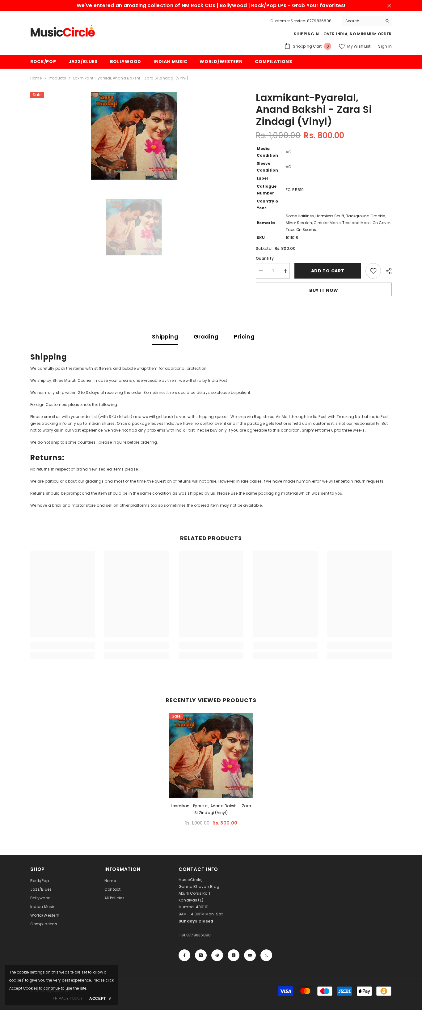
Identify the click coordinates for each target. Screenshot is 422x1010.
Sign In (385, 46)
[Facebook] (184, 955)
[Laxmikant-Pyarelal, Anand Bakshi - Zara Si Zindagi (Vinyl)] (211, 755)
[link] (62, 645)
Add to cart (327, 271)
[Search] (367, 21)
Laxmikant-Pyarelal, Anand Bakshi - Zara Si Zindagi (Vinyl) (211, 809)
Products (57, 78)
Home (36, 78)
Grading (206, 336)
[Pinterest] (217, 955)
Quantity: (265, 258)
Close (389, 5)
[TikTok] (233, 955)
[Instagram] (201, 955)
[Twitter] (266, 955)
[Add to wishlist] (373, 271)
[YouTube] (250, 955)
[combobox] (362, 21)
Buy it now (323, 290)
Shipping (165, 336)
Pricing (244, 336)
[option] (134, 136)
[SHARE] (386, 271)
